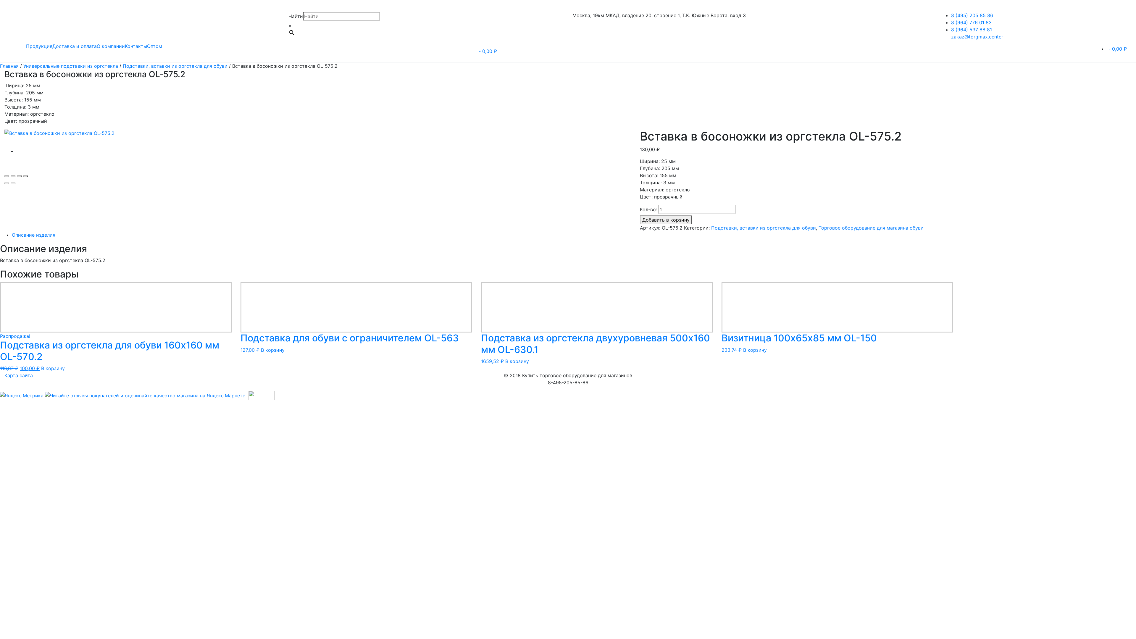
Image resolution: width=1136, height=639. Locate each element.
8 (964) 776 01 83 (971, 22)
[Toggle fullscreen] (19, 176)
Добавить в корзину (666, 220)
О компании (111, 46)
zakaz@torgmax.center (977, 37)
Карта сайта (18, 375)
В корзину (53, 368)
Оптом (154, 46)
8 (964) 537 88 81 (971, 30)
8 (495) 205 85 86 (972, 15)
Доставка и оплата (74, 46)
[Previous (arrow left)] (6, 183)
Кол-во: (648, 209)
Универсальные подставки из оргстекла (70, 66)
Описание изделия (33, 235)
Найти (295, 16)
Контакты (136, 46)
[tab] (482, 234)
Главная (9, 66)
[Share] (13, 176)
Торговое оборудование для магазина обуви (871, 228)
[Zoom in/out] (25, 176)
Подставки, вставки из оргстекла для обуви (175, 66)
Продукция (39, 46)
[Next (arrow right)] (13, 183)
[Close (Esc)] (6, 176)
